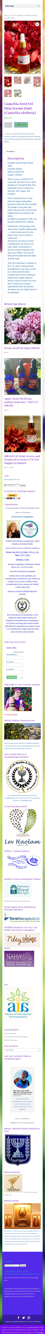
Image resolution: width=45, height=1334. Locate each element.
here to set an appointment (25, 1123)
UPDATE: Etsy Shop (10, 1040)
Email (27, 587)
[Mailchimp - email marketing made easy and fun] (21, 678)
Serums (12, 136)
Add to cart (21, 125)
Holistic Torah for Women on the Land (17, 901)
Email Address (12, 655)
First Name (10, 662)
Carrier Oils (12, 15)
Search (23, 485)
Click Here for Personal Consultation (22, 571)
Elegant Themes (18, 1322)
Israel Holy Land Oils (27, 134)
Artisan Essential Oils (26, 136)
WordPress (36, 1322)
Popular (7, 136)
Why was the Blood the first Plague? (16, 1037)
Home (6, 15)
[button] (37, 24)
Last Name (10, 669)
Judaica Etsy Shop (10, 1033)
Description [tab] (10, 151)
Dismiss (40, 1333)
